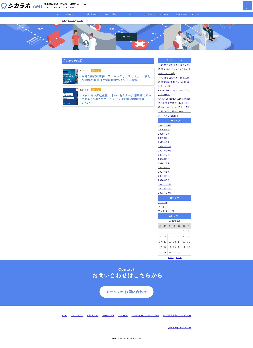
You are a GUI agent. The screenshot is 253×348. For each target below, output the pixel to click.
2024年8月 (164, 159)
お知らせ (162, 203)
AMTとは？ (72, 14)
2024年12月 (164, 146)
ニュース (128, 14)
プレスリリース (166, 211)
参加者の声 (91, 14)
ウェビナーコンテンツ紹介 (154, 14)
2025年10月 (164, 125)
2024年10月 (164, 151)
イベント (162, 207)
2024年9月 (164, 155)
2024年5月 (164, 172)
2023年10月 (164, 193)
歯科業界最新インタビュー (177, 315)
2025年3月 (164, 134)
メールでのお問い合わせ (126, 292)
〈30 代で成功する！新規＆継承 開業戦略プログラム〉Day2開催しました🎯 (174, 69)
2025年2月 (164, 138)
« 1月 (170, 257)
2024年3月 (164, 180)
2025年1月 (164, 142)
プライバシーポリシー (179, 328)
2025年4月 (164, 130)
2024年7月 (164, 163)
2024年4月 (164, 176)
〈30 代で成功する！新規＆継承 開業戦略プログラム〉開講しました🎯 (173, 82)
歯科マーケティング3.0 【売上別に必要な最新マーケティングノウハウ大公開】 (174, 111)
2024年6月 (164, 167)
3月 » (178, 257)
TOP (56, 14)
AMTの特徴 (111, 14)
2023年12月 (164, 184)
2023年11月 (164, 189)
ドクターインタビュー (187, 14)
